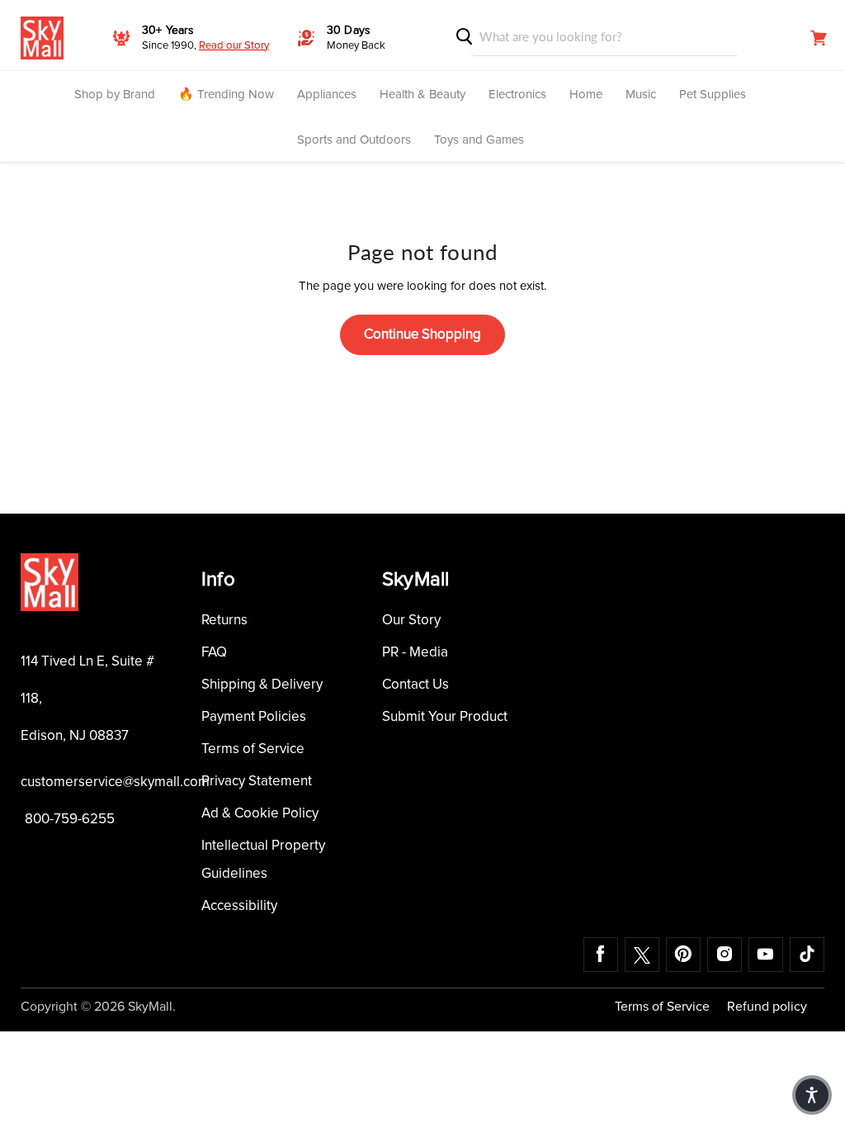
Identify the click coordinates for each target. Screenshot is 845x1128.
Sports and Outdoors (354, 140)
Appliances (326, 94)
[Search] (464, 36)
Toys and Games (479, 140)
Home (585, 94)
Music (640, 94)
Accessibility (239, 906)
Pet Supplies (712, 94)
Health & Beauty (422, 94)
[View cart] (818, 38)
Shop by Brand (114, 94)
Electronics (517, 94)
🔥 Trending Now (226, 94)
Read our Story (234, 45)
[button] (812, 1095)
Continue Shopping (422, 335)
